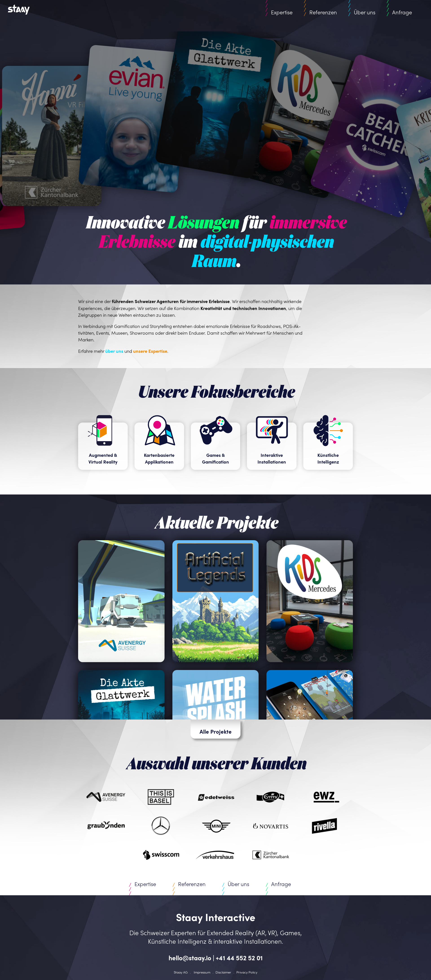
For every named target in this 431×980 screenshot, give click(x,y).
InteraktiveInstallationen (271, 458)
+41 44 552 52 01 (239, 957)
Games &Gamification (215, 458)
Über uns (364, 12)
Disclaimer (223, 972)
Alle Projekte (216, 731)
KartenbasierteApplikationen (159, 458)
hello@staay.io (190, 957)
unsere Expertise (150, 351)
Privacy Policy (246, 972)
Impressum (202, 972)
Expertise (281, 12)
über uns (114, 351)
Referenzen (323, 12)
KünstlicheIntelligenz (328, 458)
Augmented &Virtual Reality (102, 458)
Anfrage (402, 12)
